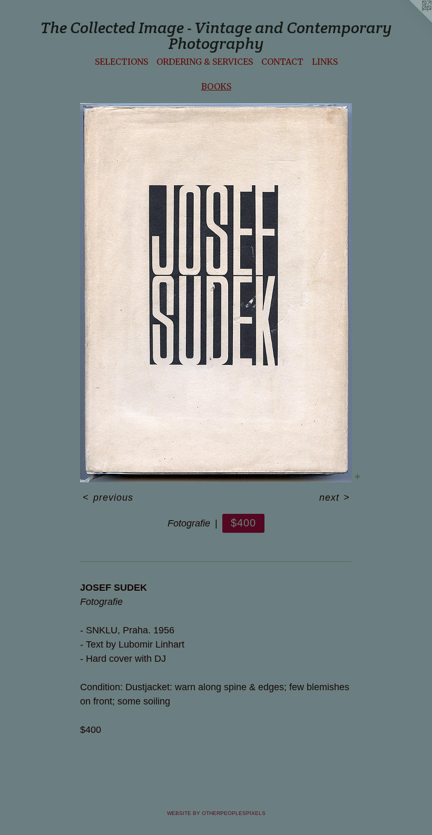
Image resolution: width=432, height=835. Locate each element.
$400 (243, 523)
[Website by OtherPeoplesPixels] (411, 21)
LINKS (325, 61)
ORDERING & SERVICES (204, 61)
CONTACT (282, 61)
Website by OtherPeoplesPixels (216, 813)
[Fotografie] (216, 292)
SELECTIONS (121, 61)
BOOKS (216, 86)
